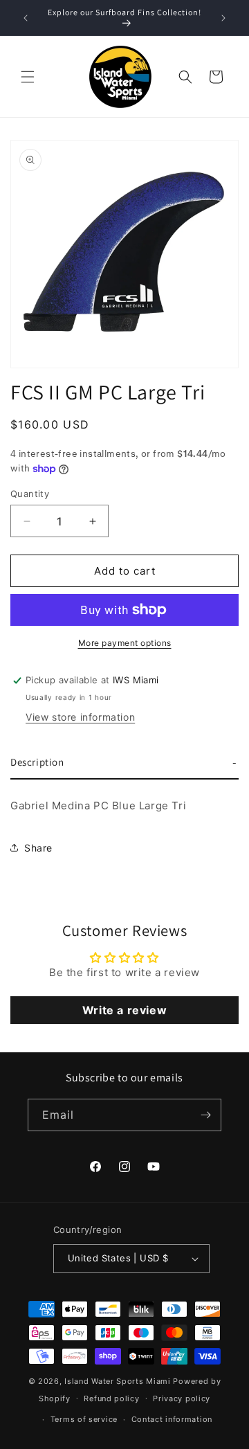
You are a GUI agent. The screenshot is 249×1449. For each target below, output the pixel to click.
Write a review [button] (124, 1010)
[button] (27, 77)
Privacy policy (181, 1398)
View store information (80, 717)
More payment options (125, 643)
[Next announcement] (223, 18)
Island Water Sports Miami (117, 1381)
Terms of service (84, 1419)
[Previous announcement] (25, 18)
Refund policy (111, 1398)
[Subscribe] (205, 1115)
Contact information (171, 1419)
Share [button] (38, 848)
